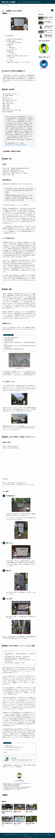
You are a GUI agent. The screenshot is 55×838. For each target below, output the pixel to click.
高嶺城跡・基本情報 (11, 41)
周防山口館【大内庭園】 (9, 2)
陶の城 (10, 834)
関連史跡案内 (4, 13)
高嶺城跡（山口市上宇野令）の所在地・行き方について (18, 55)
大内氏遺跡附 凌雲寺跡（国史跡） (15, 42)
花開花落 (14, 834)
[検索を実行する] (52, 10)
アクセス (10, 58)
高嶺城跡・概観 (10, 50)
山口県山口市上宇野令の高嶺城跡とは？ (15, 39)
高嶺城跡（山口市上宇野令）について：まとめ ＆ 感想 (18, 62)
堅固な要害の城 (12, 47)
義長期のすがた (12, 52)
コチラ (18, 749)
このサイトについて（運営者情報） (22, 834)
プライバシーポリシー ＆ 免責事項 (44, 834)
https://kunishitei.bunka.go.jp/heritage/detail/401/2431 (16, 144)
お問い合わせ (36, 834)
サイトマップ (31, 834)
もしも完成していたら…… (14, 53)
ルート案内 (11, 60)
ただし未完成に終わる (13, 49)
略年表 (10, 45)
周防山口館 (6, 834)
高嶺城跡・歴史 (10, 44)
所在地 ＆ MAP (11, 57)
